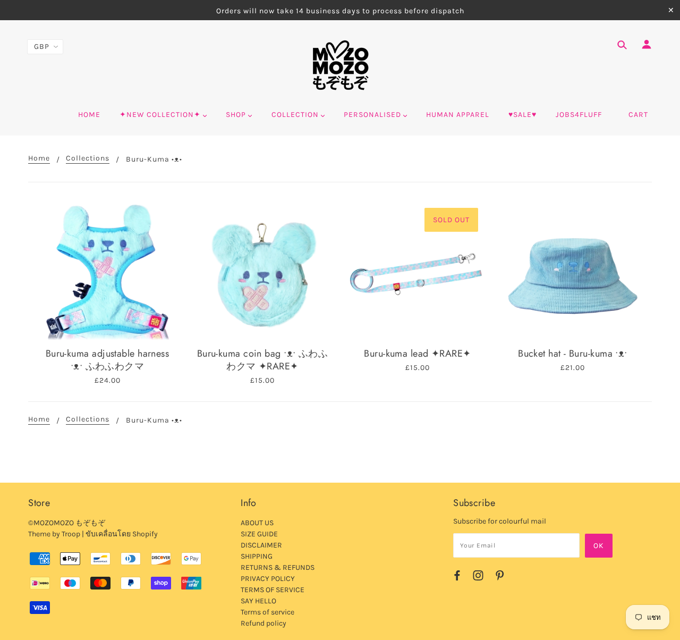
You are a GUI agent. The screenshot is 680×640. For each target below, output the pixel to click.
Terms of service (267, 612)
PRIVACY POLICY (268, 578)
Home (39, 159)
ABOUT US (257, 522)
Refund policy (263, 623)
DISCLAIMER (261, 545)
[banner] (340, 65)
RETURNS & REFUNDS (277, 567)
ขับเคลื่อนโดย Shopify (122, 533)
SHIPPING (257, 556)
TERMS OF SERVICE (272, 589)
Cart (638, 114)
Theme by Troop (54, 533)
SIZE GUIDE (259, 533)
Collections (87, 159)
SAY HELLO (258, 600)
